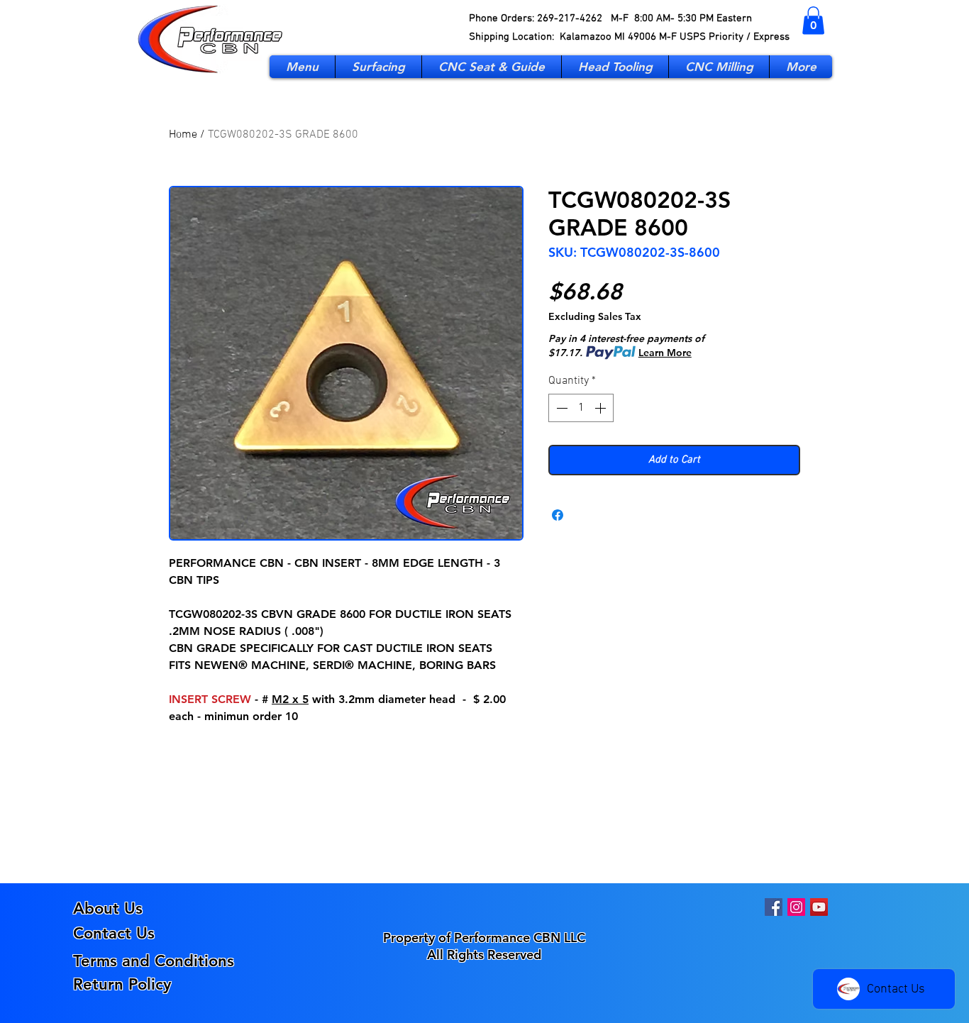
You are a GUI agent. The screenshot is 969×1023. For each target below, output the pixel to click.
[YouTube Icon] (819, 907)
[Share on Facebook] (557, 515)
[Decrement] (560, 407)
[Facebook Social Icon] (773, 907)
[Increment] (601, 407)
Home (183, 135)
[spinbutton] (581, 407)
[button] (813, 20)
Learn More (665, 352)
